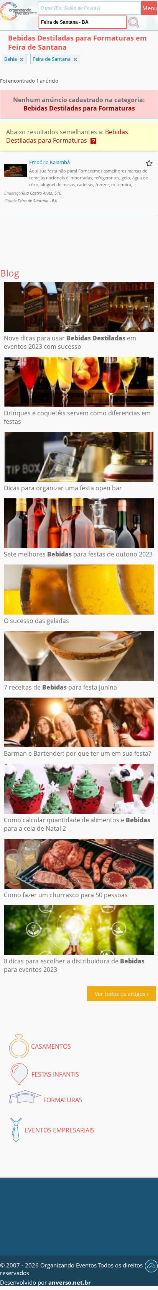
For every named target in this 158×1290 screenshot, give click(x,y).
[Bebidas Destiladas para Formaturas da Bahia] (75, 59)
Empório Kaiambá (49, 162)
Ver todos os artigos (120, 993)
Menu (149, 8)
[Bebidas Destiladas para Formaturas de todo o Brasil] (21, 59)
